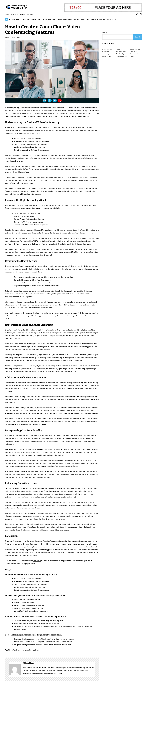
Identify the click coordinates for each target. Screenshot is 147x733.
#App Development (50, 19)
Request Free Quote (26, 14)
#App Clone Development (67, 19)
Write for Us (14, 14)
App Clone (8, 650)
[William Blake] (15, 669)
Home (7, 14)
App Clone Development (21, 650)
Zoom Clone (34, 650)
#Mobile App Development (32, 19)
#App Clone (81, 19)
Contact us (37, 561)
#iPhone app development (96, 19)
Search (104, 32)
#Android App (111, 19)
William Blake (15, 37)
